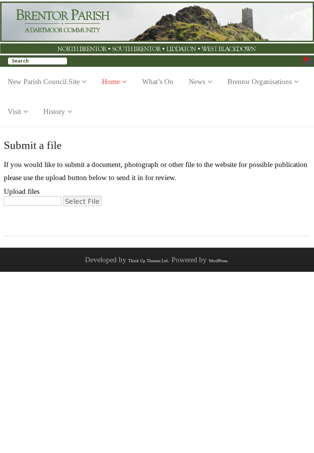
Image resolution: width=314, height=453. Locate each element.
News (197, 82)
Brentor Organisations (259, 82)
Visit (14, 111)
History (54, 111)
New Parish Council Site (44, 82)
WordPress (218, 260)
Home (111, 82)
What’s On (157, 82)
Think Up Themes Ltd (148, 260)
